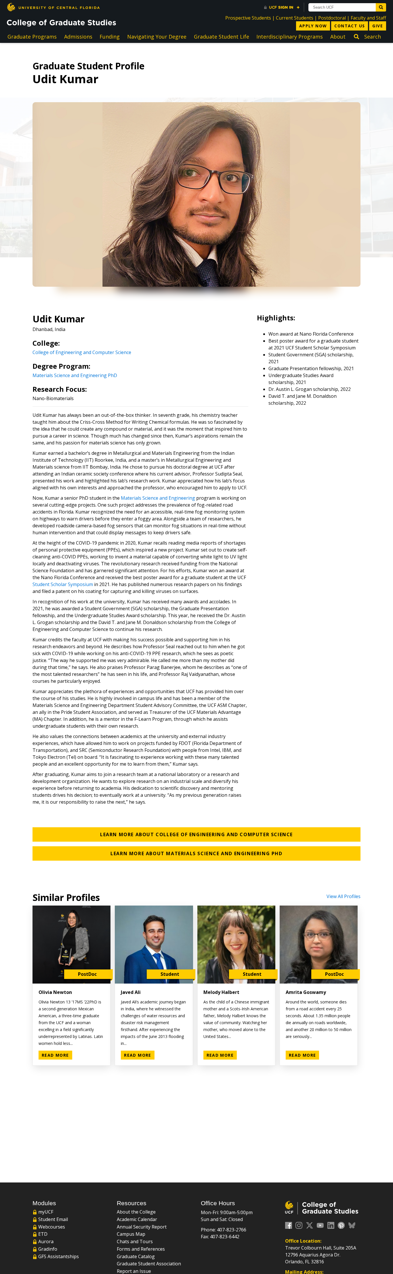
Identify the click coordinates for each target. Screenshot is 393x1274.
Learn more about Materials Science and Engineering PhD (196, 853)
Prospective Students (248, 18)
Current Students (294, 18)
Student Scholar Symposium (63, 584)
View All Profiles (343, 896)
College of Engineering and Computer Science (82, 352)
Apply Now (313, 25)
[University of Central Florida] (53, 7)
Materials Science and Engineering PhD (75, 375)
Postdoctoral (332, 18)
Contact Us (349, 25)
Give (377, 25)
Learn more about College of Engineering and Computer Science (196, 834)
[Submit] (381, 7)
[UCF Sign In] (282, 7)
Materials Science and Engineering (158, 498)
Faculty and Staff (368, 18)
